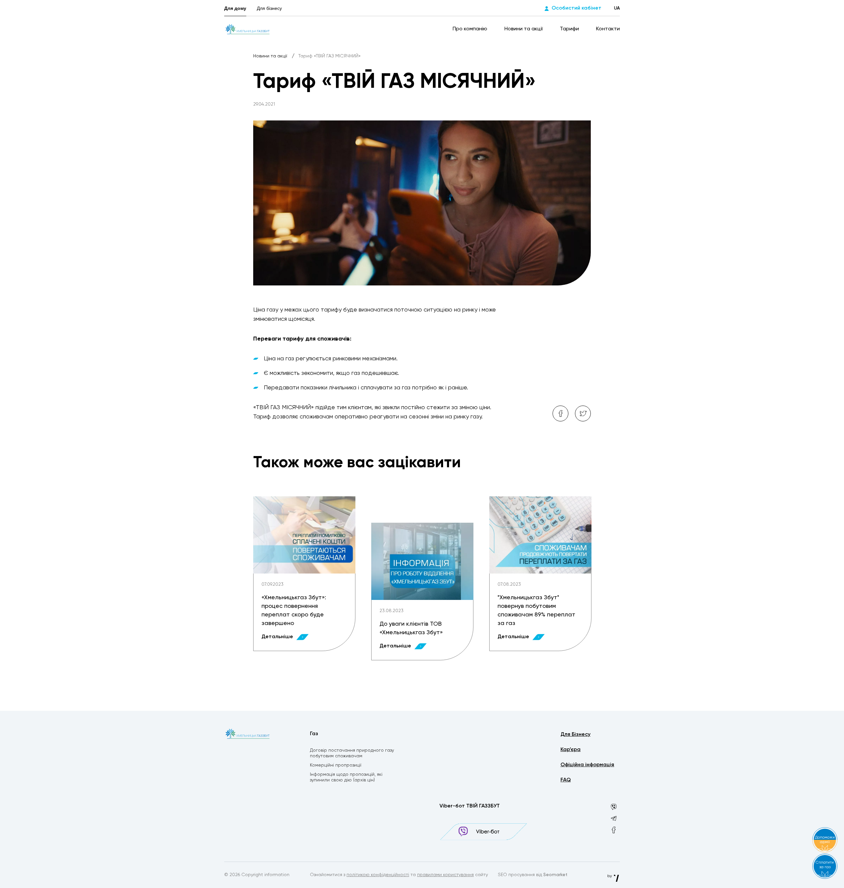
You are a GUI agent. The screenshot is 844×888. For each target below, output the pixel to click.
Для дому (235, 8)
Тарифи (570, 29)
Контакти (608, 29)
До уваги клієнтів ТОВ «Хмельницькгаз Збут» (411, 628)
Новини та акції (524, 29)
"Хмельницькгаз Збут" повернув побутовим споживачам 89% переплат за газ (536, 610)
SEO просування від (532, 874)
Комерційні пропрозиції (335, 765)
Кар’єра (570, 749)
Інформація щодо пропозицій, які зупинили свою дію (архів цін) (346, 777)
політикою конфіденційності (378, 874)
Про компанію (471, 29)
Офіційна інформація (587, 765)
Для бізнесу (269, 8)
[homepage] (247, 29)
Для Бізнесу (575, 734)
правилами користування (445, 874)
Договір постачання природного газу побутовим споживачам (352, 753)
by (610, 876)
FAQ (565, 780)
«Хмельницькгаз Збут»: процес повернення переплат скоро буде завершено (293, 610)
